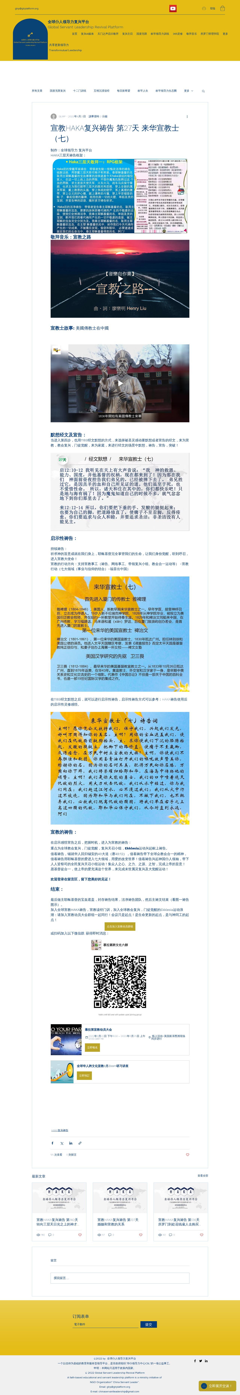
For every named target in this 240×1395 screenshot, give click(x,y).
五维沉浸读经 (102, 90)
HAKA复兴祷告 (59, 1130)
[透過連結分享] (80, 1143)
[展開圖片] (120, 977)
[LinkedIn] (206, 1361)
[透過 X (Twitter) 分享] (61, 1143)
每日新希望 (123, 90)
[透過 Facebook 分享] (52, 1143)
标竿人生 (143, 90)
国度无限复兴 (58, 90)
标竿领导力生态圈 (166, 90)
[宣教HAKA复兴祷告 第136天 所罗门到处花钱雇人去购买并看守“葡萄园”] (181, 1198)
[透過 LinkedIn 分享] (71, 1143)
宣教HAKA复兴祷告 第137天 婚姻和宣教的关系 (118, 1222)
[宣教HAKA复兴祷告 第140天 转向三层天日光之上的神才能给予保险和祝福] (59, 1198)
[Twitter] (200, 1361)
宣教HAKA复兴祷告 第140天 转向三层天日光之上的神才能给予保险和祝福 (58, 1222)
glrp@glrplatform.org (26, 8)
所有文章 (37, 90)
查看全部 (203, 1175)
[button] (222, 8)
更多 (186, 90)
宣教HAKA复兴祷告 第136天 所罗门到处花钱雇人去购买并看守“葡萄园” (180, 1222)
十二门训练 (79, 90)
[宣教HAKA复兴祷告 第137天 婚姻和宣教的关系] (120, 1198)
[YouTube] (173, 8)
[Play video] (120, 279)
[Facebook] (195, 1361)
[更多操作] (187, 116)
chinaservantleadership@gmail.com (119, 1391)
